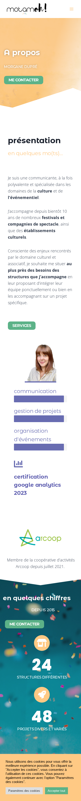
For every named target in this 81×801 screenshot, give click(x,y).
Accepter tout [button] (56, 790)
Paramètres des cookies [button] (24, 790)
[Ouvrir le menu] (71, 8)
